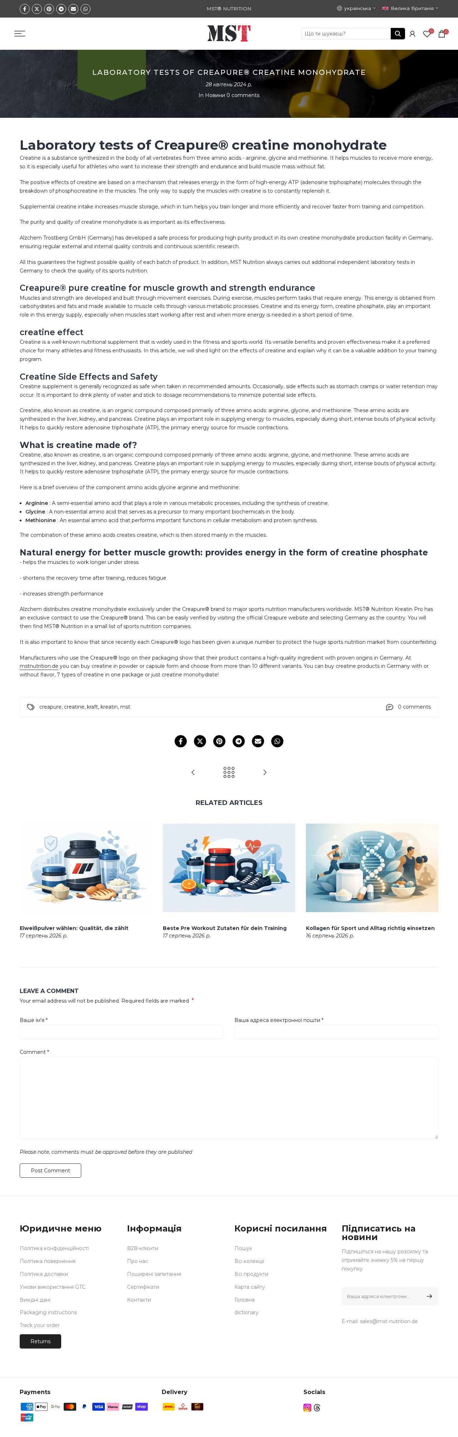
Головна (244, 1300)
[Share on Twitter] (37, 9)
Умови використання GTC (53, 1287)
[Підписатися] (428, 1296)
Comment (34, 1052)
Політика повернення (47, 1261)
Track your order (40, 1325)
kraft (92, 707)
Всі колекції (249, 1261)
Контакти (139, 1300)
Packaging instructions (48, 1312)
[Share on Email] (73, 9)
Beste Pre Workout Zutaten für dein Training (225, 928)
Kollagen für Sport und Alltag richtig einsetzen (370, 928)
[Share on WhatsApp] (86, 9)
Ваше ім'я (34, 1020)
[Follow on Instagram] (307, 1408)
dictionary (246, 1312)
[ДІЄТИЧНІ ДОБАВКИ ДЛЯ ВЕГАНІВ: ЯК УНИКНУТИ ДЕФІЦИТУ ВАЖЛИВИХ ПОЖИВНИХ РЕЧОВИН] (193, 773)
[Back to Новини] (229, 773)
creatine (74, 707)
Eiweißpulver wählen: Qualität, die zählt (74, 928)
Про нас (137, 1261)
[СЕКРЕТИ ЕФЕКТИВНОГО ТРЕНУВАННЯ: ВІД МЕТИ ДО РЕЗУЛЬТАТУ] (265, 773)
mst (125, 707)
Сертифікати (143, 1287)
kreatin (109, 707)
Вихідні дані (35, 1300)
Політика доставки (44, 1274)
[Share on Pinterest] (49, 9)
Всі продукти (251, 1274)
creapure (50, 707)
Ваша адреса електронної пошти (278, 1020)
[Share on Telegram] (61, 9)
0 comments (242, 95)
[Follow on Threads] (317, 1408)
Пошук (243, 1248)
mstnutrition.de (39, 666)
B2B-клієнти (142, 1248)
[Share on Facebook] (25, 9)
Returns (40, 1341)
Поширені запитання (154, 1274)
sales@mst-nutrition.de (389, 1321)
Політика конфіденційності (54, 1248)
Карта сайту (249, 1287)
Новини (215, 95)
